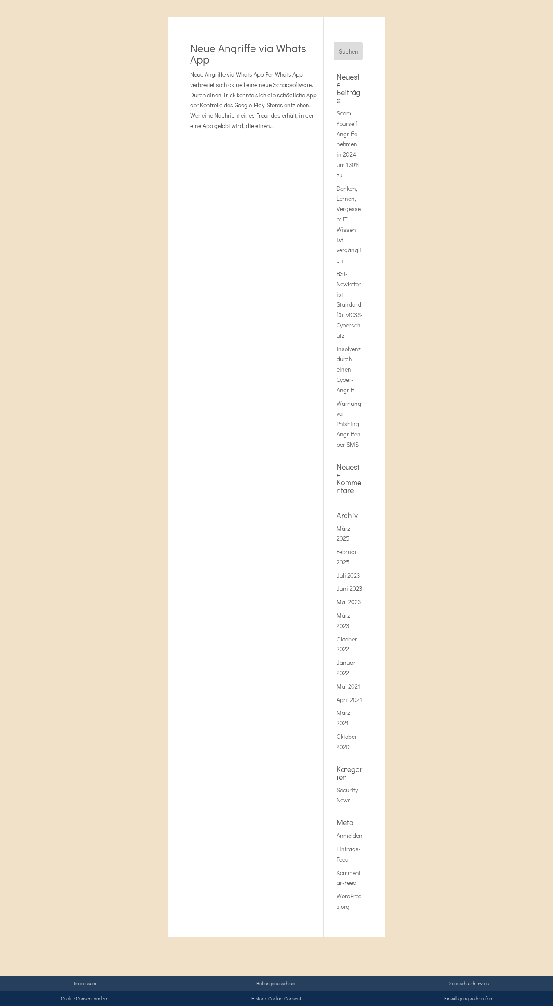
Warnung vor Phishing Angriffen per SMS (349, 424)
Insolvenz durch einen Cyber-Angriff (349, 369)
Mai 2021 (348, 686)
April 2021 (349, 699)
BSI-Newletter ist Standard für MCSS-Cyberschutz (350, 304)
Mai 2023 (349, 602)
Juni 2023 (349, 588)
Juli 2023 (348, 575)
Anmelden (349, 835)
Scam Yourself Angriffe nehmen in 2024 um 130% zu (348, 144)
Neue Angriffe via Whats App (248, 54)
